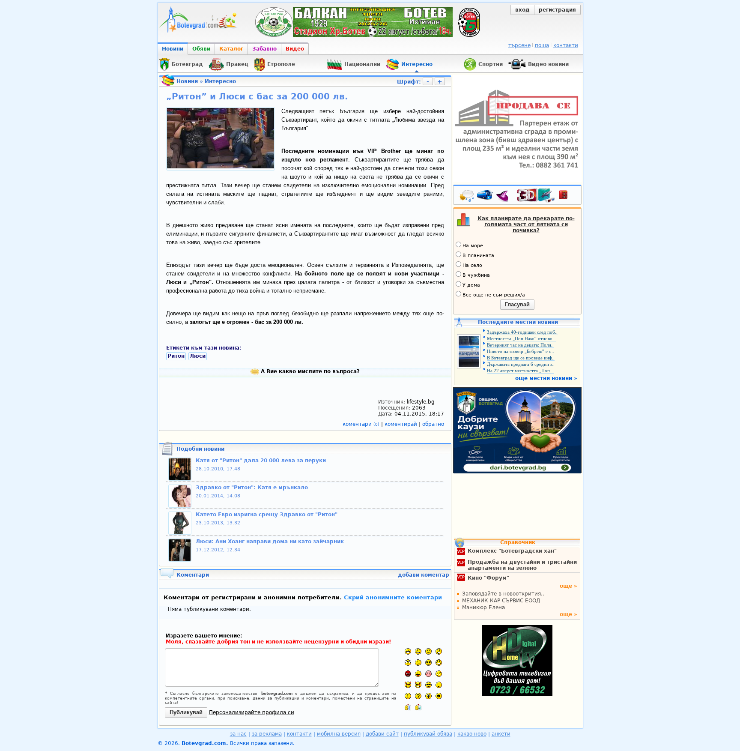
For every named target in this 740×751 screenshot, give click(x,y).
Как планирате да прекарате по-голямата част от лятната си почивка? (526, 224)
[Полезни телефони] (567, 196)
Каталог (231, 49)
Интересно (220, 81)
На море (472, 245)
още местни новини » (546, 378)
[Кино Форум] (536, 195)
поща (542, 45)
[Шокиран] (408, 662)
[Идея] (428, 696)
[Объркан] (418, 662)
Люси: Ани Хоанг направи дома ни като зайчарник (270, 542)
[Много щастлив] (408, 651)
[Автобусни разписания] (485, 196)
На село (472, 265)
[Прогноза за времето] (466, 196)
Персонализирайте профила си (251, 712)
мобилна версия (339, 734)
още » (568, 586)
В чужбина (476, 275)
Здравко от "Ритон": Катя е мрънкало (252, 488)
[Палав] (418, 685)
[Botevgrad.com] (408, 707)
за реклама (267, 734)
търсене (519, 45)
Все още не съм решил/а (493, 295)
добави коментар (423, 575)
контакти (565, 45)
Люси (198, 356)
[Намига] (439, 685)
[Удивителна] (408, 696)
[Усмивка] (418, 651)
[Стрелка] (439, 696)
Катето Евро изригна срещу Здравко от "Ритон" (266, 515)
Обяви (201, 49)
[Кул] (428, 662)
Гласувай (517, 304)
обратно (433, 424)
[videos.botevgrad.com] (418, 707)
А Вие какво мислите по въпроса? (309, 371)
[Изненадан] (439, 651)
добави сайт (382, 734)
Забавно (264, 49)
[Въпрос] (418, 696)
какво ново (471, 734)
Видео (295, 49)
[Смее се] (439, 662)
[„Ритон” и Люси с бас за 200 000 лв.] (220, 167)
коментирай (402, 424)
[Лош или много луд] (408, 685)
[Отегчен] (428, 673)
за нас (238, 734)
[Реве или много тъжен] (439, 673)
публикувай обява (428, 734)
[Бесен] (408, 673)
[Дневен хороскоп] (504, 196)
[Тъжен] (428, 651)
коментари (361, 424)
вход (522, 10)
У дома (471, 285)
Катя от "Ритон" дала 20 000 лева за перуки (261, 461)
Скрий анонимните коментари (393, 597)
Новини (172, 49)
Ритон (176, 356)
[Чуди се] (428, 685)
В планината (478, 255)
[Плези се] (418, 673)
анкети (501, 734)
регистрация (557, 10)
